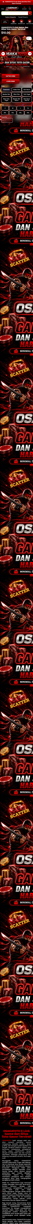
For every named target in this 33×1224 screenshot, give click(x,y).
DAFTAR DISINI (10, 76)
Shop (2, 8)
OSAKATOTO (6, 1140)
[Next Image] (30, 53)
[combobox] (14, 13)
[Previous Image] (3, 53)
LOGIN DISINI (10, 81)
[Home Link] (11, 8)
